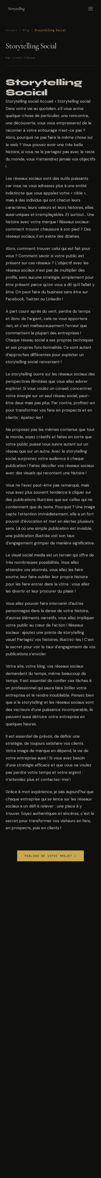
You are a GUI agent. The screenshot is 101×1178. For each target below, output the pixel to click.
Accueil (11, 30)
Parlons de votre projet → (50, 856)
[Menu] (90, 8)
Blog (26, 30)
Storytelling (16, 8)
